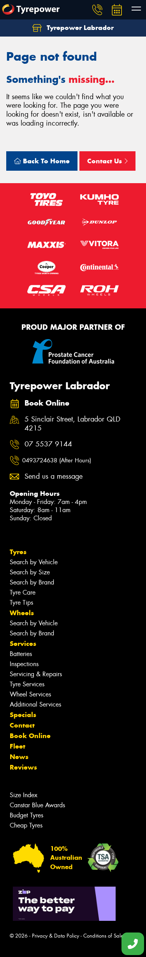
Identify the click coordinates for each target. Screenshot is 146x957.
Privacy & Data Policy (55, 936)
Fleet (17, 746)
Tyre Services (27, 684)
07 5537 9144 (48, 444)
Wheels (22, 613)
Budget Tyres (26, 815)
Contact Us (105, 161)
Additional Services (35, 704)
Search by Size (30, 572)
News (19, 756)
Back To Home (45, 161)
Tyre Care (22, 592)
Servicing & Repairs (36, 674)
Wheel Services (30, 694)
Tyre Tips (21, 602)
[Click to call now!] (97, 9)
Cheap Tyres (26, 825)
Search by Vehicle (34, 562)
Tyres (18, 552)
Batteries (21, 654)
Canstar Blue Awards (37, 805)
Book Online (30, 735)
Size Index (23, 795)
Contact (22, 725)
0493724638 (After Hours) (56, 460)
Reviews (23, 767)
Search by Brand (32, 582)
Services (23, 643)
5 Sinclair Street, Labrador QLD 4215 (72, 424)
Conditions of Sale (103, 936)
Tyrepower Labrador (79, 27)
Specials (23, 714)
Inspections (24, 664)
